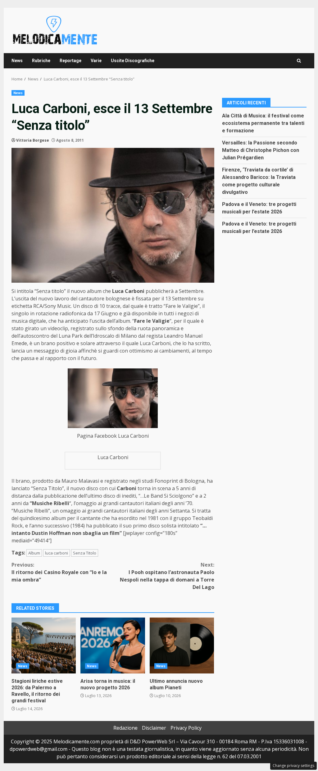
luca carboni (56, 553)
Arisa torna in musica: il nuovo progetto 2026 (112, 645)
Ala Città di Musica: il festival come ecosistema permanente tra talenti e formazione (263, 123)
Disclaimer (154, 727)
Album (34, 553)
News (17, 60)
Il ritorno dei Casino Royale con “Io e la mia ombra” (59, 572)
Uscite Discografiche (132, 60)
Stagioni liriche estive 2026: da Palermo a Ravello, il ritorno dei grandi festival (43, 645)
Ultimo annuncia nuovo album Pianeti (182, 645)
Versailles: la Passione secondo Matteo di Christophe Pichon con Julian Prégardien (260, 150)
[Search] (299, 61)
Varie (96, 60)
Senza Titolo (84, 553)
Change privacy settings (293, 765)
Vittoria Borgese (32, 140)
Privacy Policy (186, 727)
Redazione (125, 727)
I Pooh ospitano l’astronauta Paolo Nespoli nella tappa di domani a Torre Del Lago (167, 576)
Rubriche (41, 60)
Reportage (70, 60)
